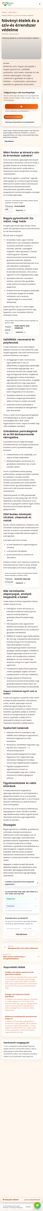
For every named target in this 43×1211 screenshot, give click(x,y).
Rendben (28, 1207)
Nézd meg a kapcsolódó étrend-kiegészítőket (19, 122)
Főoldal (4, 12)
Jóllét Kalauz (12, 12)
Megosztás (21, 899)
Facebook (21, 906)
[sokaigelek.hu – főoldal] (7, 4)
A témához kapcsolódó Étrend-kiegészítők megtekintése (21, 883)
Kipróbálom (9, 141)
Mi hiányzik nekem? (21, 1200)
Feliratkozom (21, 934)
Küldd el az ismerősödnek (13, 117)
